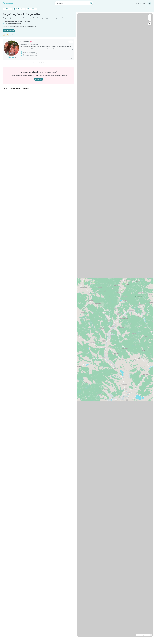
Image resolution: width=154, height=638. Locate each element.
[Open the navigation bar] (149, 3)
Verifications (19, 9)
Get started (38, 79)
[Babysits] (8, 3)
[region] (115, 325)
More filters (32, 9)
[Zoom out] (149, 19)
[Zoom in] (149, 16)
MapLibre (139, 635)
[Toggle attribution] (151, 635)
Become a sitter (141, 3)
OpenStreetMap (146, 635)
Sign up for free (9, 30)
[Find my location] (149, 23)
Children (8, 9)
